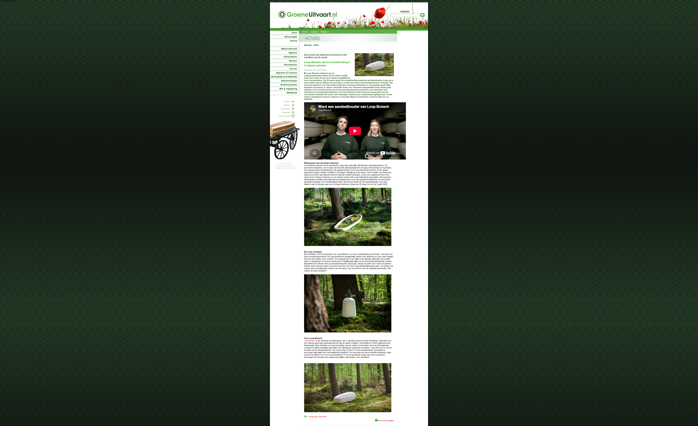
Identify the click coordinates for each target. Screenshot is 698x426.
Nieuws (324, 32)
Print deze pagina (386, 420)
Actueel (314, 32)
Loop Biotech (310, 341)
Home (305, 32)
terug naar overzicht (317, 416)
